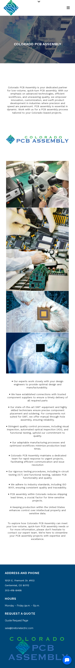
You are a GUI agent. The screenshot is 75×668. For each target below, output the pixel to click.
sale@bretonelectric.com (19, 628)
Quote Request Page (16, 620)
